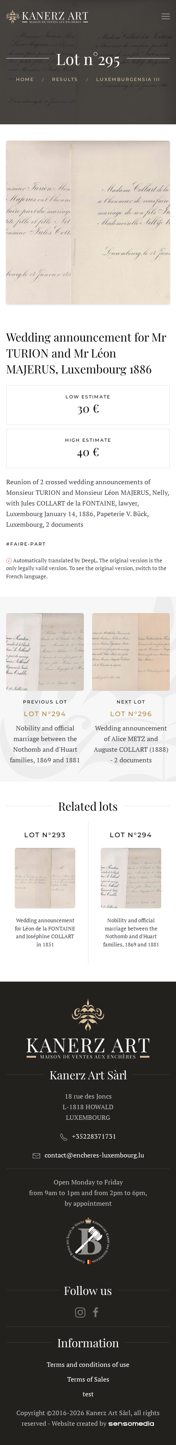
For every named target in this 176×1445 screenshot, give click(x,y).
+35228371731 (94, 1136)
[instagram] (80, 1311)
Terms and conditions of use (88, 1364)
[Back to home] (47, 16)
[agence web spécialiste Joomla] (131, 1423)
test (88, 1393)
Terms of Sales (88, 1379)
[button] (166, 16)
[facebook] (96, 1311)
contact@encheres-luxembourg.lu (94, 1155)
